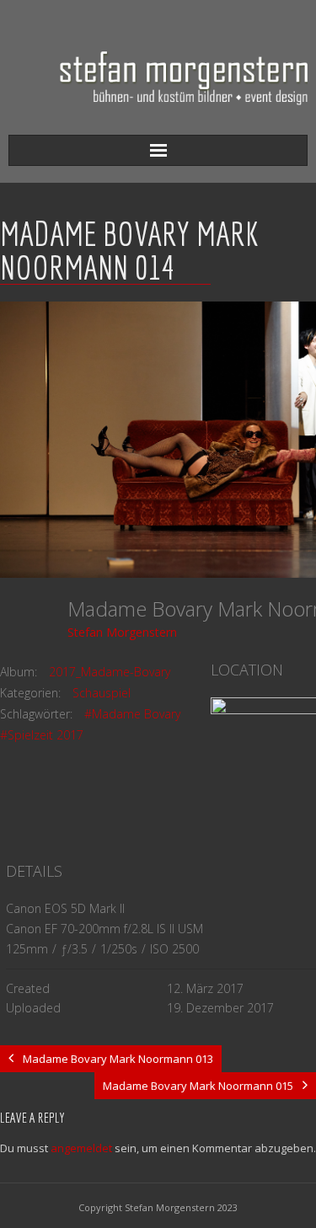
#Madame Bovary (132, 714)
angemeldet (81, 1148)
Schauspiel (101, 693)
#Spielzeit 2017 (41, 735)
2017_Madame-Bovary (109, 672)
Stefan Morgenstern (122, 632)
